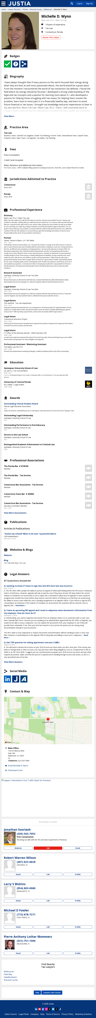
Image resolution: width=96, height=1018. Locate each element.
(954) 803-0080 (26, 888)
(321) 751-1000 (26, 940)
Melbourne (48, 9)
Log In (79, 3)
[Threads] (49, 1009)
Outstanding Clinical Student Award (21, 403)
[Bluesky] (53, 1009)
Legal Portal (24, 1014)
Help (42, 1014)
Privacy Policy (67, 1014)
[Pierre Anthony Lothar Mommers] (10, 945)
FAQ (37, 992)
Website (8, 555)
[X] (56, 1009)
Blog (6, 560)
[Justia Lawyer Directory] (19, 3)
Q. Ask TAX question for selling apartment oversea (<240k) (31, 642)
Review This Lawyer (51, 37)
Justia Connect (10, 1014)
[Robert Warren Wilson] (10, 866)
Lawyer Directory (14, 9)
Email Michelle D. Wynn (18, 765)
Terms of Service (53, 1014)
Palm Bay (8, 974)
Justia (3, 9)
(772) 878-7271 (26, 914)
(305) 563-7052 (26, 833)
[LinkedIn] (36, 1009)
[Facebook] (43, 1009)
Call (48, 848)
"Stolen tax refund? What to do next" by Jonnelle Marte (30, 533)
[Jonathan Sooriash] (10, 837)
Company (34, 1014)
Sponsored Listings (48, 822)
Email (78, 848)
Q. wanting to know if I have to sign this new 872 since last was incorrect (38, 586)
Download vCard (15, 770)
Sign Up (89, 3)
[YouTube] (39, 1009)
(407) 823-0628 (26, 862)
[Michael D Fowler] (10, 918)
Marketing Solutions (83, 1014)
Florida (25, 9)
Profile (78, 874)
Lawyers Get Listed (51, 992)
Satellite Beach (10, 977)
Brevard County (36, 9)
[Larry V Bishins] (10, 892)
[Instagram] (46, 1009)
